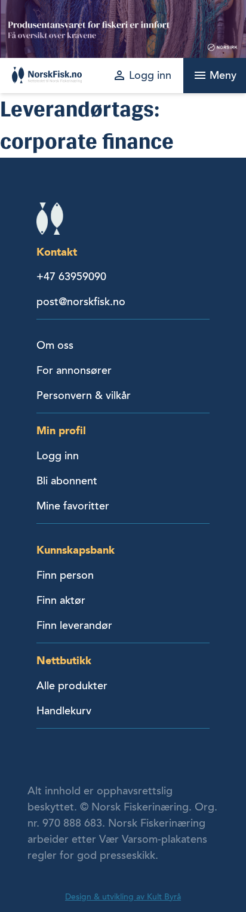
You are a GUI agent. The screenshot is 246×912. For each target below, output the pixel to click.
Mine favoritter (72, 505)
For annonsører (74, 370)
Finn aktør (60, 600)
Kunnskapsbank (75, 549)
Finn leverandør (74, 625)
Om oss (54, 345)
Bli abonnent (66, 480)
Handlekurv (63, 710)
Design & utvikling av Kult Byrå (123, 897)
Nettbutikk (63, 660)
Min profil (61, 430)
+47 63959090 (71, 276)
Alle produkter (71, 685)
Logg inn (57, 455)
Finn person (65, 575)
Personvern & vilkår (83, 395)
